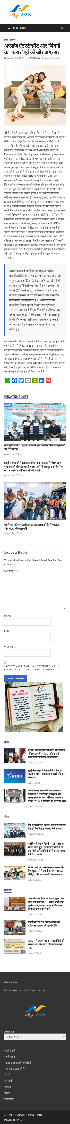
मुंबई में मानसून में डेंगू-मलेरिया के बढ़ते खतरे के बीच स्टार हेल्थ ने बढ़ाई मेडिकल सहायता (46, 774)
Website (9, 646)
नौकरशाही (9, 1099)
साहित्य (7, 1086)
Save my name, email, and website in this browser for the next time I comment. (32, 668)
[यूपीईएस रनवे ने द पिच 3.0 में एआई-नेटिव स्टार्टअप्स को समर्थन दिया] (14, 922)
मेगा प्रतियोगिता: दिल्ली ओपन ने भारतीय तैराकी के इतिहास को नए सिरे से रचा (47, 826)
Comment (11, 570)
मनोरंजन (12, 40)
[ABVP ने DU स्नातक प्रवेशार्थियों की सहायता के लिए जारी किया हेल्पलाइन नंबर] (14, 941)
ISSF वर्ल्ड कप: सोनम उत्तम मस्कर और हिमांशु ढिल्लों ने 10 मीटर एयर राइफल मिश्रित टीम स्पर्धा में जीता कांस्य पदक (46, 871)
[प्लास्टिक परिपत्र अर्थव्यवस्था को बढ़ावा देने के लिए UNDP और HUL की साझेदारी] (35, 520)
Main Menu (19, 27)
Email (9, 631)
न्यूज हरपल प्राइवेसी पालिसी (17, 1062)
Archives (9, 1031)
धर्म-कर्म (8, 1080)
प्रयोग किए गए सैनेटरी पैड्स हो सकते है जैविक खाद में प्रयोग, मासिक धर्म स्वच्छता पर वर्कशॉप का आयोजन (46, 753)
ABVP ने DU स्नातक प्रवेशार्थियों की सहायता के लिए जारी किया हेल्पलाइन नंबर (46, 944)
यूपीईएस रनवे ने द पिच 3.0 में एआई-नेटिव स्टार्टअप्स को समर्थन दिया (44, 923)
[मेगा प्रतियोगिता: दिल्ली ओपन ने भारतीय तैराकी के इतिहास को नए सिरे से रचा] (35, 441)
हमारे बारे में (9, 1050)
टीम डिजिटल (35, 58)
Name (8, 615)
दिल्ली (6, 40)
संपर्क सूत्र (9, 1056)
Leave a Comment (51, 58)
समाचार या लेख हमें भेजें (15, 1068)
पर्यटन (7, 1093)
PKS (19, 1119)
